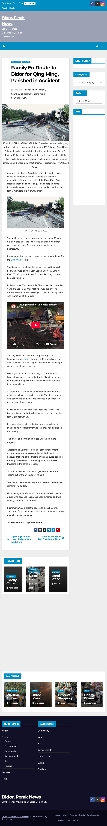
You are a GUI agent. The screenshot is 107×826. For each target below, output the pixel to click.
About (4, 8)
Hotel (4, 778)
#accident (32, 89)
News (35, 691)
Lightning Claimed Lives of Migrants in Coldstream (21, 539)
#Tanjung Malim (19, 97)
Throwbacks (34, 572)
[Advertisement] (89, 160)
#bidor (42, 89)
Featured (26, 62)
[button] (97, 46)
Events (8, 741)
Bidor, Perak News (21, 797)
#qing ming (39, 94)
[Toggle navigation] (102, 46)
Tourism (9, 766)
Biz (6, 761)
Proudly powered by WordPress (15, 817)
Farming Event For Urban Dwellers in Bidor (48, 538)
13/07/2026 (13, 703)
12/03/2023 (65, 703)
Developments (12, 756)
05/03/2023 (91, 703)
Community (16, 62)
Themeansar (7, 819)
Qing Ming (16, 259)
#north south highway (21, 94)
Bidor (26, 359)
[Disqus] (35, 629)
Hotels (12, 8)
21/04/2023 (39, 703)
